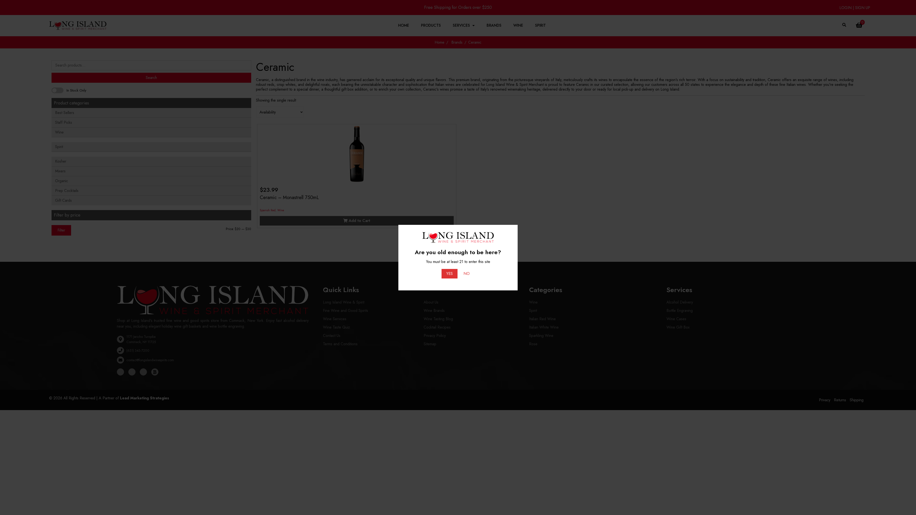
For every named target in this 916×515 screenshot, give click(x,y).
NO (466, 273)
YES (449, 273)
